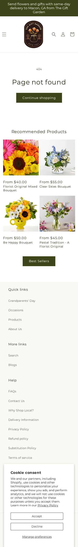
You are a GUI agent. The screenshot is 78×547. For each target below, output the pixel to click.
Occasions (15, 310)
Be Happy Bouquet (18, 242)
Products (15, 319)
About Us (15, 329)
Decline (36, 526)
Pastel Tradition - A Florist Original (54, 244)
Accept (37, 516)
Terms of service (20, 458)
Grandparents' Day (21, 301)
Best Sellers (39, 261)
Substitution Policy (22, 448)
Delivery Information (23, 420)
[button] (53, 34)
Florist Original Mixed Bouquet (20, 188)
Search (13, 355)
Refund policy (18, 439)
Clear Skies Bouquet (55, 186)
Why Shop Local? (21, 410)
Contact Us (16, 401)
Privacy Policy (48, 505)
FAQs (12, 391)
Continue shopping (39, 98)
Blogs (12, 365)
